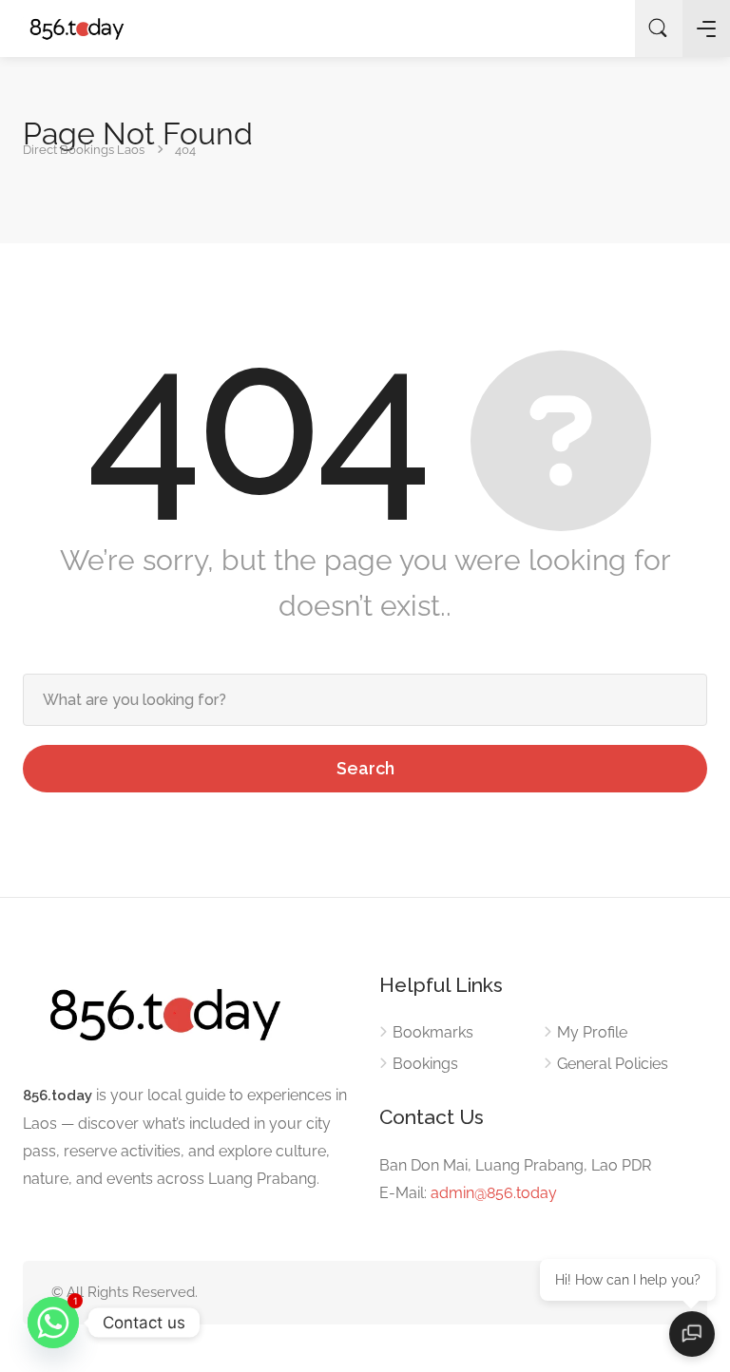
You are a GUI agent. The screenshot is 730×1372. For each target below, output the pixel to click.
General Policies (612, 1064)
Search (365, 768)
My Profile (592, 1032)
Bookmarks (433, 1032)
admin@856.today (494, 1193)
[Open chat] (692, 1334)
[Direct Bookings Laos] (77, 29)
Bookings (425, 1064)
